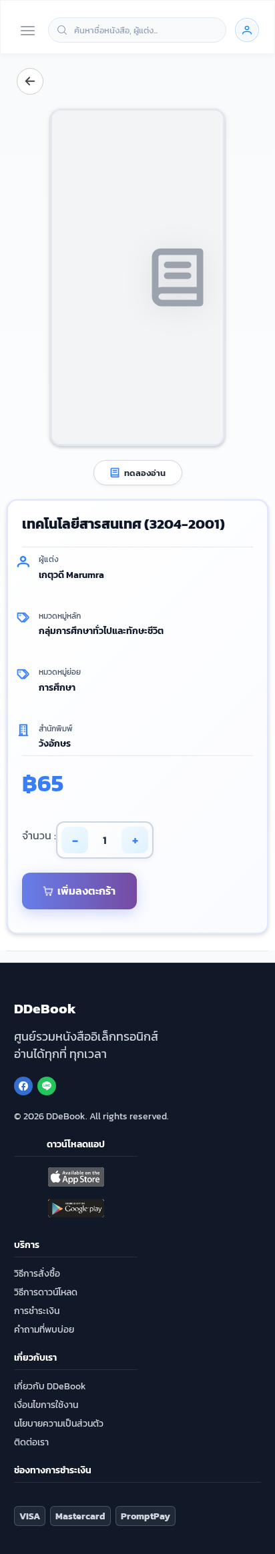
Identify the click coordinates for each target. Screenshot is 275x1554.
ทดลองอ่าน (145, 472)
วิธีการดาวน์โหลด (45, 1292)
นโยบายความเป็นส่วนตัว (58, 1424)
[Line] (46, 1086)
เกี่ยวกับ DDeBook (50, 1386)
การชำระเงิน (36, 1311)
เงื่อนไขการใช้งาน (46, 1405)
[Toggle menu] (28, 31)
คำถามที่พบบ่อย (44, 1330)
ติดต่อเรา (31, 1442)
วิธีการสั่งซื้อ (37, 1274)
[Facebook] (23, 1086)
